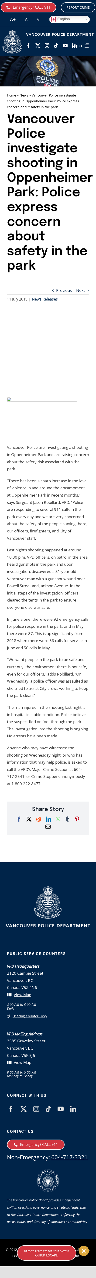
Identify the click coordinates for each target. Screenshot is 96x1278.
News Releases (45, 299)
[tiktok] (56, 45)
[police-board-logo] (48, 1171)
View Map (22, 994)
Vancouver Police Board (30, 1200)
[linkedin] (73, 1109)
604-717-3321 (69, 1157)
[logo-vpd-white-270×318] (48, 887)
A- (38, 19)
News (24, 95)
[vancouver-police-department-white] (12, 31)
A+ (13, 19)
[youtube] (65, 45)
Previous (64, 290)
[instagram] (47, 45)
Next (80, 290)
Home (11, 95)
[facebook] (28, 45)
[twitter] (37, 45)
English (63, 19)
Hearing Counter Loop (30, 1016)
